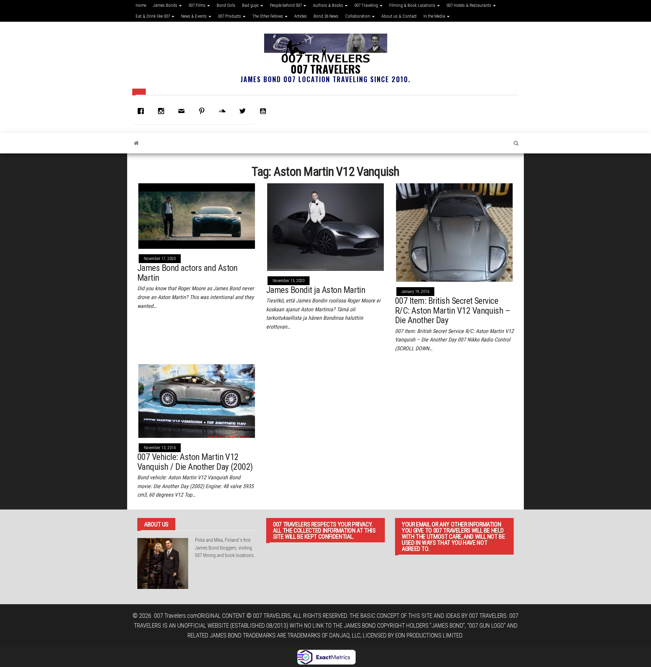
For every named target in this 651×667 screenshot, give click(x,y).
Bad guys (251, 5)
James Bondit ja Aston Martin (315, 290)
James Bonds (165, 5)
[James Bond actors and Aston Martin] (196, 215)
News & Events (194, 16)
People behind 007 (286, 5)
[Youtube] (264, 111)
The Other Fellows (268, 16)
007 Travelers (325, 69)
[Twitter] (244, 111)
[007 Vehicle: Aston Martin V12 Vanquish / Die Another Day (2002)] (196, 400)
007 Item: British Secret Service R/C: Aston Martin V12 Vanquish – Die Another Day (452, 310)
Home (141, 5)
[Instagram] (163, 111)
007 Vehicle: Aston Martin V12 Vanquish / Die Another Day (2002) (195, 462)
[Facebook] (142, 111)
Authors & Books (328, 5)
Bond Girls (226, 5)
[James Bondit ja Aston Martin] (325, 226)
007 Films (197, 5)
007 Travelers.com (176, 615)
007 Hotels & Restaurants (469, 5)
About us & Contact (399, 16)
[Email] (183, 111)
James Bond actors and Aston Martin (187, 273)
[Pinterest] (203, 111)
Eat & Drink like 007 (153, 16)
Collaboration (358, 16)
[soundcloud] (224, 111)
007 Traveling (366, 5)
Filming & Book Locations (412, 5)
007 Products (230, 16)
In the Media (434, 16)
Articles (300, 16)
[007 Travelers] (136, 143)
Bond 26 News (326, 16)
